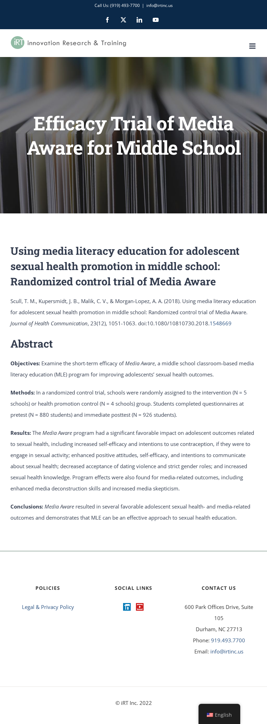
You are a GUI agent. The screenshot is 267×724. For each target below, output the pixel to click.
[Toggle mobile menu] (253, 46)
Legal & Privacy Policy (48, 606)
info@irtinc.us (159, 5)
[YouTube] (140, 607)
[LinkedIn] (127, 607)
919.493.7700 (228, 640)
